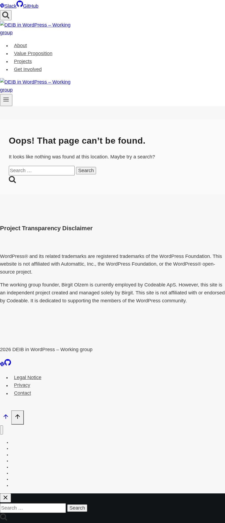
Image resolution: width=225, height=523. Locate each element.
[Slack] (2, 364)
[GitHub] (7, 364)
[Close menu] (1, 429)
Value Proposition (33, 53)
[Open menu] (6, 100)
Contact (22, 393)
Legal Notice (27, 377)
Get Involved (28, 69)
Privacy (22, 385)
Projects (23, 61)
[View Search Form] (6, 15)
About (20, 45)
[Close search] (5, 497)
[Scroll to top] (5, 417)
